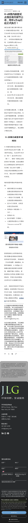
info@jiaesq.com (6, 428)
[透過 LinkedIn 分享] (12, 353)
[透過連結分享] (16, 353)
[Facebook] (8, 433)
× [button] (26, 499)
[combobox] (7, 479)
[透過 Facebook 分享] (5, 353)
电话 (3, 468)
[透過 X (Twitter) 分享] (8, 353)
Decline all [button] (14, 516)
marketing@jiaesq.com (5, 367)
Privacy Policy (8, 509)
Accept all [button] (14, 512)
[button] (14, 519)
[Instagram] (5, 433)
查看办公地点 (5, 419)
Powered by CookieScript (14, 521)
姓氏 (17, 462)
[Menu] (25, 2)
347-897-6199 (5, 426)
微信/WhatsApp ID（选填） (20, 475)
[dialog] (14, 510)
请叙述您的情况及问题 (8, 482)
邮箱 (17, 468)
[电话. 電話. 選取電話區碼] (3, 471)
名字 (3, 462)
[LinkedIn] (2, 433)
